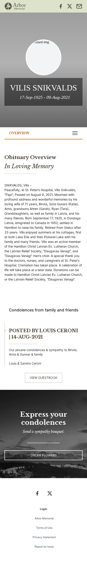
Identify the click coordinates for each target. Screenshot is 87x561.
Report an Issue (44, 546)
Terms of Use (44, 527)
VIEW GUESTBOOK (43, 378)
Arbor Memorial (44, 518)
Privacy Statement (44, 537)
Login (43, 509)
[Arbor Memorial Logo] (15, 6)
